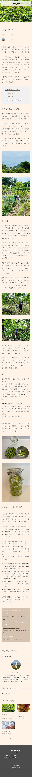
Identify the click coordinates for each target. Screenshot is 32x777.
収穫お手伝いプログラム (12, 90)
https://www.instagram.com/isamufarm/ (15, 617)
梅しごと (10, 96)
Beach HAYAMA (17, 113)
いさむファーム (7, 116)
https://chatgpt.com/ (9, 601)
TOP (9, 738)
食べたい (4, 35)
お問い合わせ (16, 765)
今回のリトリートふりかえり (13, 100)
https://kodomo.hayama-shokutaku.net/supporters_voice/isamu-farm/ (16, 630)
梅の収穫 (10, 93)
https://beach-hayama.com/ (12, 639)
